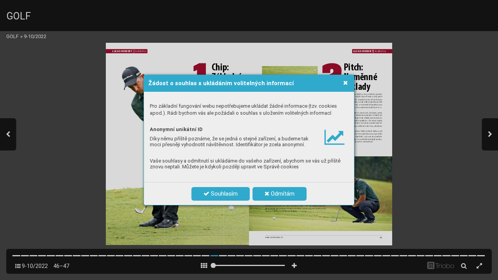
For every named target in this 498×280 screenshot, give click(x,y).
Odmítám (282, 193)
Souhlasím (223, 193)
